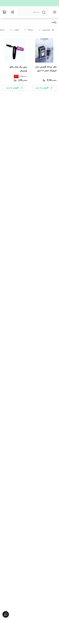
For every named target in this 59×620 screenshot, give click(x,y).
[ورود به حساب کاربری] (12, 12)
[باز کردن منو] (53, 12)
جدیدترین (46, 29)
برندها (30, 29)
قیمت (16, 29)
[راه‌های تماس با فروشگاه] (6, 614)
